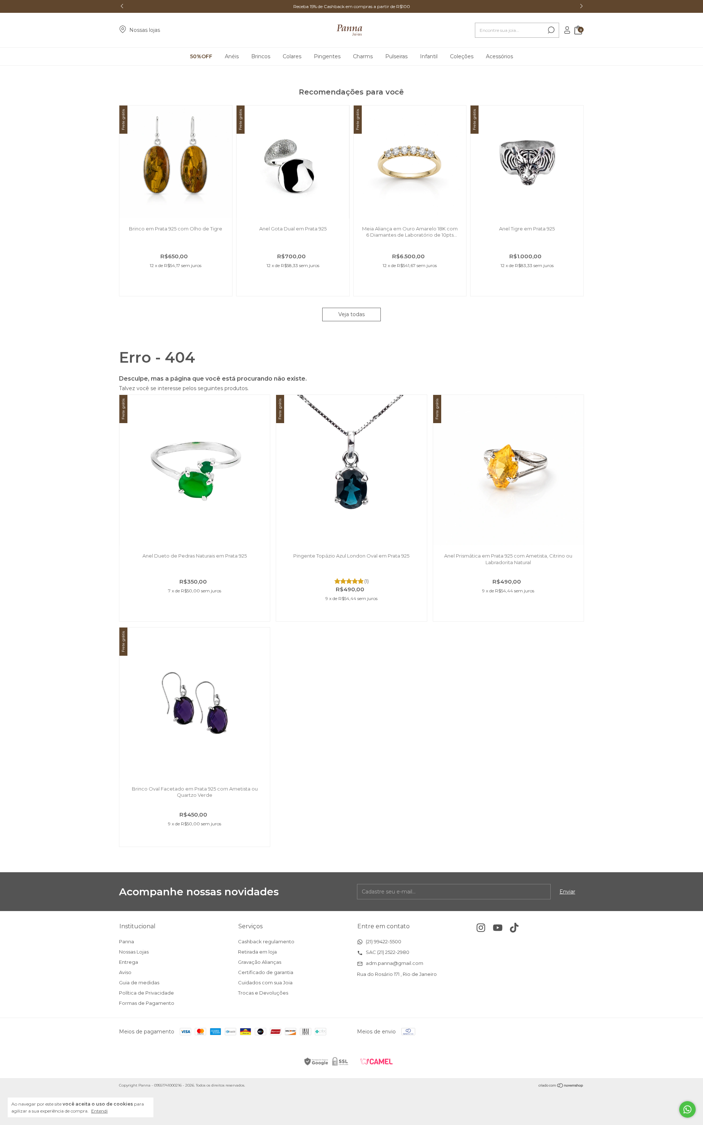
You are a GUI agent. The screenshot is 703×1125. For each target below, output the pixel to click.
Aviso (125, 972)
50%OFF (201, 56)
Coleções (461, 56)
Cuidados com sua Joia (265, 982)
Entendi (99, 1111)
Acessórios (499, 56)
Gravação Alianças (259, 962)
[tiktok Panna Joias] (514, 928)
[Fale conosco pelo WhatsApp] (687, 1109)
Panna (126, 941)
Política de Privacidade (146, 993)
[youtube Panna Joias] (498, 928)
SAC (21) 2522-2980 (387, 952)
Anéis (232, 56)
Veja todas (351, 314)
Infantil (429, 56)
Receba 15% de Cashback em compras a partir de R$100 (351, 6)
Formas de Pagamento (146, 1003)
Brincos (260, 56)
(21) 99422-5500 (383, 941)
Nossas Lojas (134, 952)
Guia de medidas (139, 982)
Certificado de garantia (265, 972)
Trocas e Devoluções (263, 993)
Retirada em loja (257, 952)
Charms (363, 56)
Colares (292, 56)
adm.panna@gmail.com (394, 963)
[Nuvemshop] (561, 1086)
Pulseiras (396, 56)
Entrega (128, 962)
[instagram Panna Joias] (481, 928)
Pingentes (327, 56)
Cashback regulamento (266, 941)
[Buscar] (550, 30)
